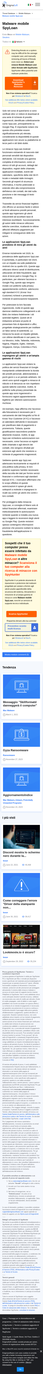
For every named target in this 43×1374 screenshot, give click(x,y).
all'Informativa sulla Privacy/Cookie (27, 1270)
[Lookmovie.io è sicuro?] (21, 937)
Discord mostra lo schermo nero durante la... (21, 854)
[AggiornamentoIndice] (21, 779)
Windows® (19, 96)
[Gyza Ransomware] (21, 735)
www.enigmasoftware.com (22, 1181)
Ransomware (9, 755)
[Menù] (38, 4)
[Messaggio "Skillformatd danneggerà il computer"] (21, 687)
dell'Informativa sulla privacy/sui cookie (16, 1303)
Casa (4, 1318)
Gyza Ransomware (15, 750)
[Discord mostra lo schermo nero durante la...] (21, 837)
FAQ (12, 1060)
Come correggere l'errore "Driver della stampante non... (20, 904)
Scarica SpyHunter (18, 614)
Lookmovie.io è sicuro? (19, 952)
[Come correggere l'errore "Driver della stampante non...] (21, 885)
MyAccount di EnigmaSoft (29, 1214)
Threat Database (8, 13)
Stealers (5, 37)
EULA (11, 103)
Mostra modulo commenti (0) (17, 655)
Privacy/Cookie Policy (25, 103)
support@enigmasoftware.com (12, 1212)
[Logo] (10, 5)
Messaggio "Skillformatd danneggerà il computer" (20, 703)
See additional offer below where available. (21, 100)
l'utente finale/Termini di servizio (13, 1114)
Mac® (28, 96)
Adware (18, 800)
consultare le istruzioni (27, 1310)
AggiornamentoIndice (18, 795)
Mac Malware (9, 710)
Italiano (33, 5)
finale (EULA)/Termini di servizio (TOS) (21, 1301)
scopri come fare (25, 1119)
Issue (5, 861)
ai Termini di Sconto (10, 1272)
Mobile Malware (25, 13)
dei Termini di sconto (24, 1116)
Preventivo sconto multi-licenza (17, 627)
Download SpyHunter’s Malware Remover (18, 83)
